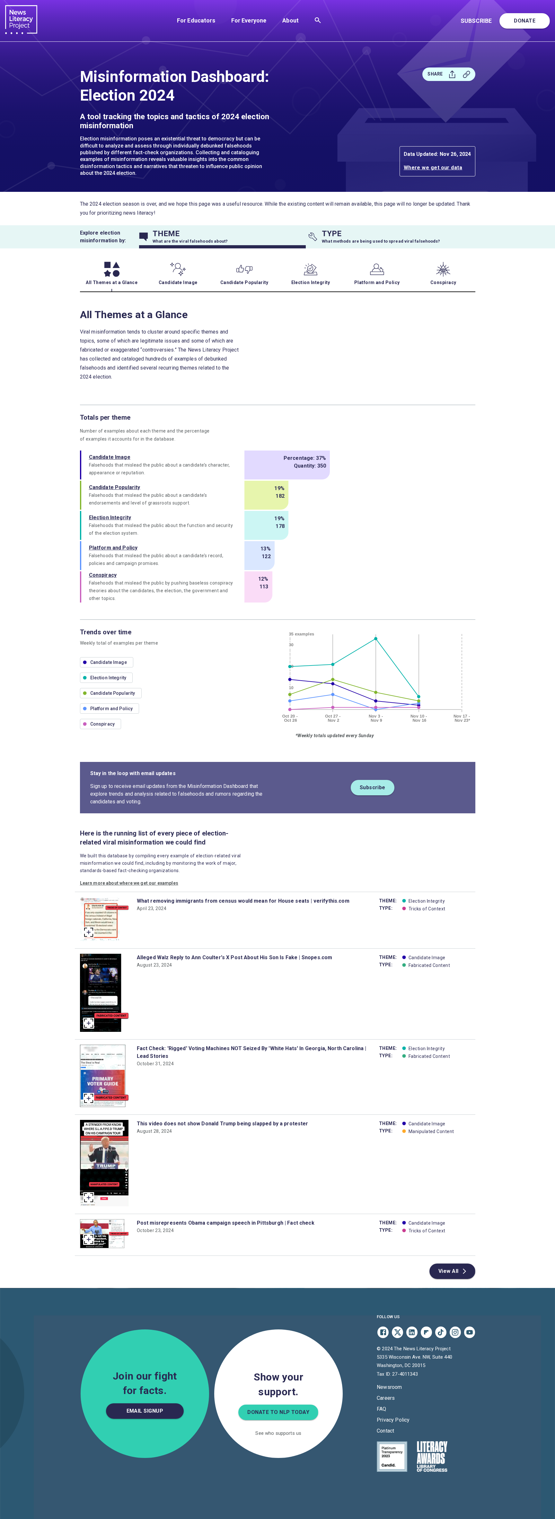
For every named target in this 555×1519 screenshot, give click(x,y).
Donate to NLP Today (278, 1412)
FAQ (381, 1409)
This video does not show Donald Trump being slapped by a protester (222, 1124)
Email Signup (145, 1411)
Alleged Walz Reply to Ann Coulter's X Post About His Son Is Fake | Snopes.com (234, 957)
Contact (385, 1431)
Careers (386, 1398)
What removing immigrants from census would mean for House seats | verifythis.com (243, 901)
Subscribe (476, 20)
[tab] (222, 236)
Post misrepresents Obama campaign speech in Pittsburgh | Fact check (225, 1223)
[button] (106, 662)
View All (448, 1271)
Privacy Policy (393, 1420)
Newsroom (389, 1387)
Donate (524, 21)
